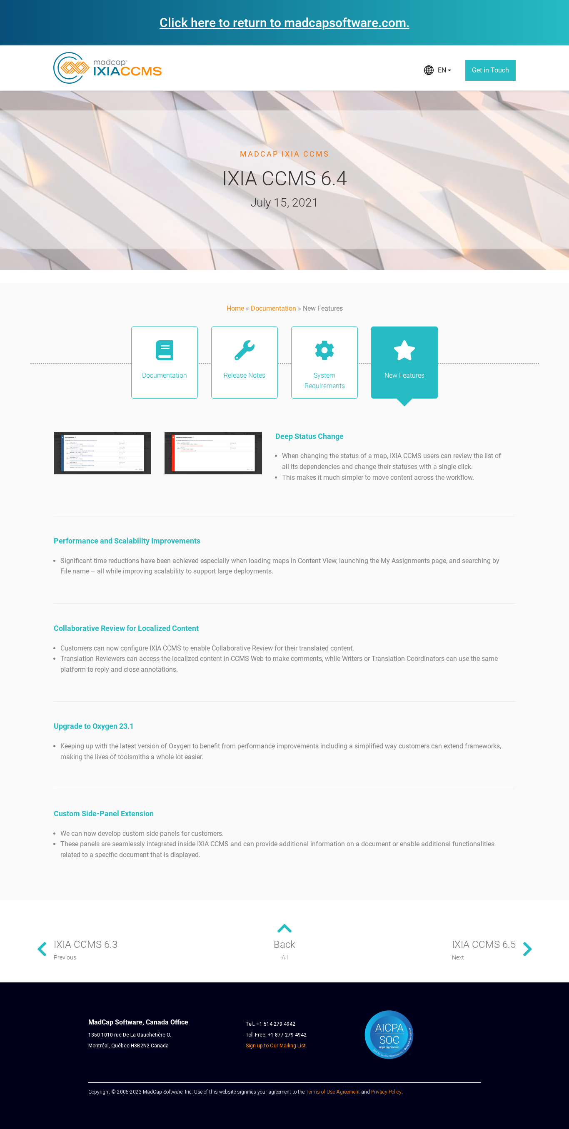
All (285, 957)
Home (235, 308)
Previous (65, 957)
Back (284, 944)
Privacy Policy (386, 1092)
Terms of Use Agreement (333, 1092)
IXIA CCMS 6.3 (85, 944)
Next (458, 957)
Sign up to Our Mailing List (276, 1045)
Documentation (273, 308)
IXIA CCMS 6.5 (484, 944)
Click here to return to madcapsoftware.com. (284, 22)
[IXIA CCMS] (107, 68)
